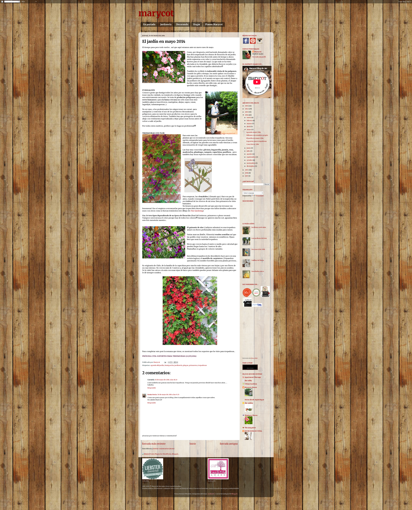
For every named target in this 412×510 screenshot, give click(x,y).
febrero (250, 120)
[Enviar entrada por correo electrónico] (164, 362)
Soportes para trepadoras (256, 141)
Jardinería (165, 24)
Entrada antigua (229, 443)
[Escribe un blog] (171, 362)
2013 (247, 112)
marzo (249, 123)
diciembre (251, 166)
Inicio (193, 443)
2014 (247, 115)
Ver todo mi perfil (259, 57)
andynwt (211, 494)
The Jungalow (250, 428)
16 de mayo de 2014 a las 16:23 (166, 380)
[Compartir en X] (173, 362)
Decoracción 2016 (258, 249)
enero (249, 117)
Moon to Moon (251, 387)
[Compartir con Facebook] (175, 362)
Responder (151, 388)
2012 (247, 109)
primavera (193, 365)
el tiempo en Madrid (254, 358)
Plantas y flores (251, 415)
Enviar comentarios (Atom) (163, 449)
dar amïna (249, 403)
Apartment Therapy (253, 377)
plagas (185, 365)
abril (249, 127)
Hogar (196, 24)
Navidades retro (257, 271)
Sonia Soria (152, 394)
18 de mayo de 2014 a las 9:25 (168, 394)
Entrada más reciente (153, 443)
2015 (247, 170)
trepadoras (202, 365)
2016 (247, 173)
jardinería (178, 365)
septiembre (251, 157)
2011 (246, 106)
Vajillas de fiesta (257, 260)
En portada (149, 24)
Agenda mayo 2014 (253, 132)
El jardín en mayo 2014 (255, 138)
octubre (250, 160)
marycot (156, 13)
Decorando (182, 24)
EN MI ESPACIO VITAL (253, 431)
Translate (260, 196)
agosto (249, 154)
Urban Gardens (251, 384)
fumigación (169, 365)
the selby (248, 381)
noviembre (251, 163)
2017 (246, 176)
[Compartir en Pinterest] (177, 362)
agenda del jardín (157, 365)
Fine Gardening (196, 211)
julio (248, 151)
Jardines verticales (258, 227)
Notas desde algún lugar (254, 400)
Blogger (234, 494)
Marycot (257, 52)
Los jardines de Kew (259, 238)
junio (249, 148)
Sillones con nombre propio (257, 135)
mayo (249, 130)
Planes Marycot (214, 24)
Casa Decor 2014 (252, 144)
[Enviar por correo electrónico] (169, 362)
